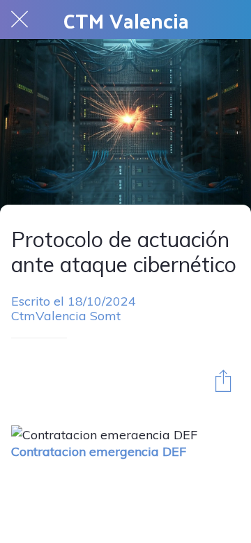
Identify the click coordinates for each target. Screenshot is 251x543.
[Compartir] (223, 380)
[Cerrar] (19, 19)
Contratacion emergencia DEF (98, 451)
